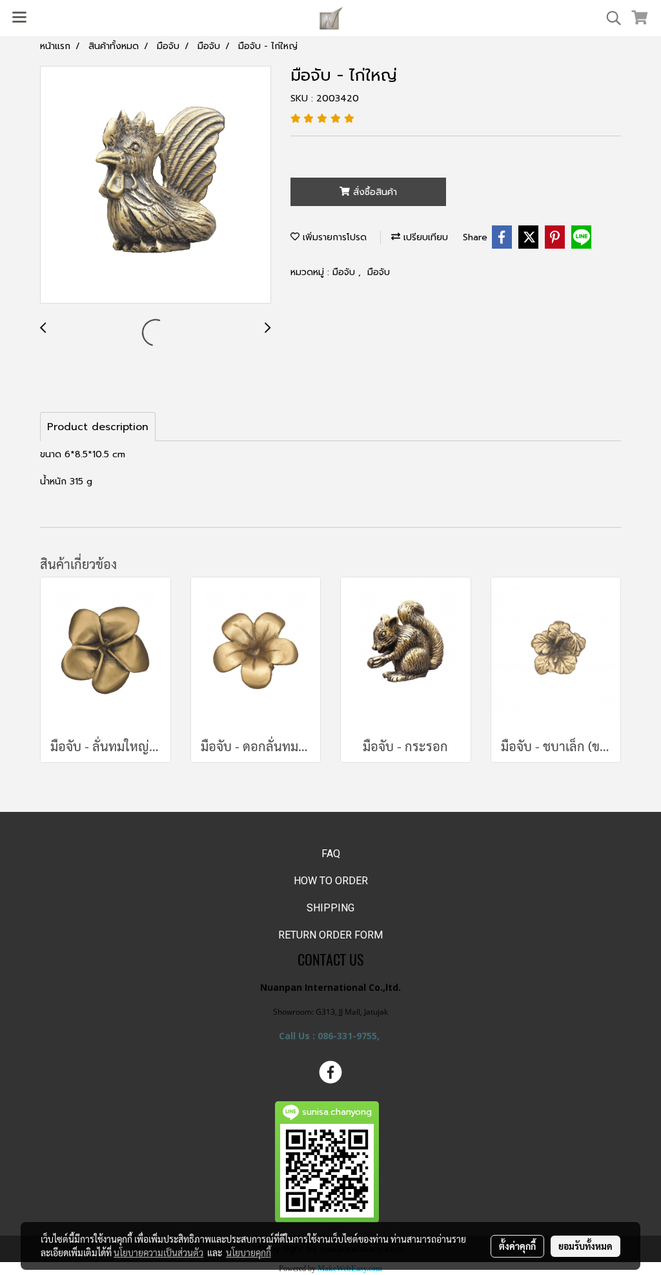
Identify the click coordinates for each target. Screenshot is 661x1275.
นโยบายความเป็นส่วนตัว (158, 1252)
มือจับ (345, 272)
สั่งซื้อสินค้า (373, 192)
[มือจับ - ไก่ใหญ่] (155, 185)
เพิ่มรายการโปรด (333, 237)
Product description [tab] (97, 427)
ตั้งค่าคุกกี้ (517, 1246)
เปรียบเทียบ (424, 237)
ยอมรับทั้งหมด (585, 1246)
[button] (609, 18)
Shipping (330, 908)
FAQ (330, 853)
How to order (331, 881)
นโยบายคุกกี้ (248, 1252)
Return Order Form (330, 935)
